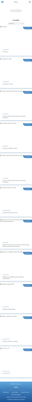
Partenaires (6, 392)
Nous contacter (25, 392)
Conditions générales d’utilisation (16, 399)
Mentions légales (16, 394)
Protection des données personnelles (16, 397)
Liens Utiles (15, 392)
